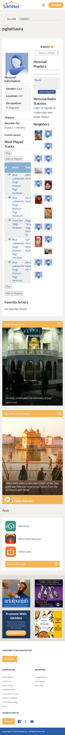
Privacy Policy (7, 685)
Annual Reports (41, 677)
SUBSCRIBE (10, 659)
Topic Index (39, 685)
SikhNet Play (23, 526)
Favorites (24, 19)
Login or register (43, 108)
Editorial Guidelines (9, 698)
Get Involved (40, 681)
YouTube (32, 721)
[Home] (11, 4)
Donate (56, 5)
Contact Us (6, 681)
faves (38, 80)
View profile (12, 18)
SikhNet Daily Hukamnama (29, 538)
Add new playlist (45, 91)
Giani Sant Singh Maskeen (17, 224)
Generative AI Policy (10, 693)
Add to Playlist (14, 158)
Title (27, 167)
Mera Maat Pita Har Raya (30, 266)
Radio (45, 47)
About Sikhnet (7, 677)
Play (8, 153)
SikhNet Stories (24, 551)
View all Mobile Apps (16, 564)
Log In (4, 706)
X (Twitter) (25, 721)
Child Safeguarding (9, 702)
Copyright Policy (8, 689)
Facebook (19, 721)
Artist (15, 167)
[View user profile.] (16, 64)
